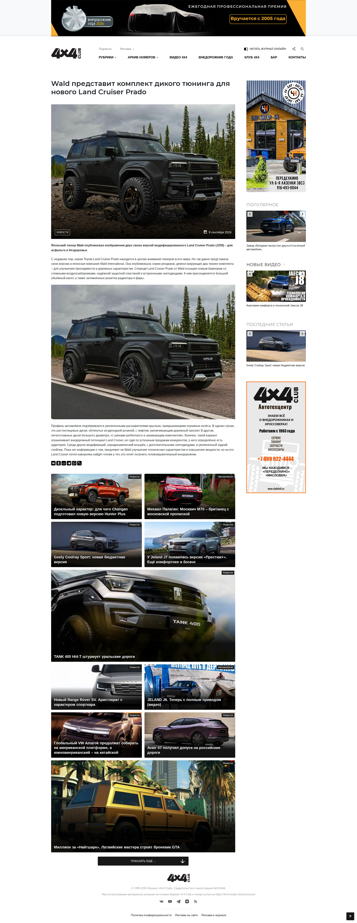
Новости (62, 232)
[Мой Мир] (64, 463)
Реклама (125, 48)
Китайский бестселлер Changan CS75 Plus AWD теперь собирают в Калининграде (273, 247)
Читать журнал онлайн (265, 49)
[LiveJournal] (79, 463)
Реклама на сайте (186, 915)
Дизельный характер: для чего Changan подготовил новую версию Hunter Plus (271, 367)
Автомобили (225, 476)
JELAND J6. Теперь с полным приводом (272, 305)
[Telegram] (69, 463)
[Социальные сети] (293, 49)
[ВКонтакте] (53, 463)
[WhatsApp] (74, 463)
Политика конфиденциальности (151, 915)
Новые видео (266, 264)
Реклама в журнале (213, 915)
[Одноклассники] (58, 463)
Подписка (105, 48)
